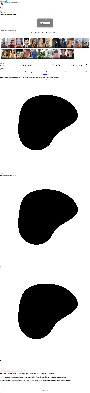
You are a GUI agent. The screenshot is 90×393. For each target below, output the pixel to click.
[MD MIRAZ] (48, 43)
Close (3, 391)
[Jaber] (26, 43)
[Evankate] (78, 43)
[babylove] (4, 54)
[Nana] (63, 54)
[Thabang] (19, 43)
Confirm (3, 12)
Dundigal (54, 32)
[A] (56, 43)
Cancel (1, 12)
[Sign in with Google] (47, 17)
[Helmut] (41, 54)
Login (2, 3)
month (2, 6)
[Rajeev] (12, 43)
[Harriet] (85, 43)
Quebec (58, 32)
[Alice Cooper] (70, 54)
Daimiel (39, 32)
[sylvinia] (56, 54)
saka (31, 32)
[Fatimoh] (63, 43)
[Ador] (48, 54)
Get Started (1, 381)
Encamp (50, 32)
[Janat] (34, 43)
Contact (2, 387)
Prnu (46, 32)
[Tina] (34, 54)
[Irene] (41, 43)
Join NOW (44, 17)
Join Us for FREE (45, 74)
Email (7, 11)
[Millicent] (12, 54)
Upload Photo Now (45, 201)
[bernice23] (70, 43)
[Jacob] (26, 54)
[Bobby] (19, 54)
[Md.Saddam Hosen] (4, 43)
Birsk (35, 32)
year (2, 7)
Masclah (42, 32)
